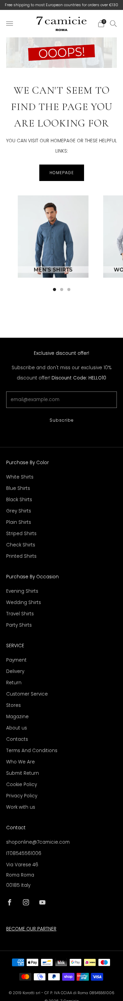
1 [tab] (54, 289)
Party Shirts (19, 625)
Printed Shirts (21, 556)
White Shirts (19, 477)
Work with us (20, 807)
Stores (13, 705)
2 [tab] (61, 289)
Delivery (15, 671)
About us (16, 728)
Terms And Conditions (31, 750)
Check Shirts (20, 545)
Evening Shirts (22, 591)
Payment (16, 660)
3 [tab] (68, 289)
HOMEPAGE (62, 173)
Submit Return (22, 773)
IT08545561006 (23, 853)
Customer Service (27, 694)
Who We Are (20, 762)
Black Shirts (19, 499)
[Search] (113, 23)
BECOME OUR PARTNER (31, 929)
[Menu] (9, 23)
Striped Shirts (21, 533)
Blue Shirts (18, 488)
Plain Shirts (18, 522)
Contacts (17, 739)
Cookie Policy (21, 784)
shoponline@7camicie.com (38, 842)
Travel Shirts (20, 614)
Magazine (17, 716)
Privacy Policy (21, 796)
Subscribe (62, 420)
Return (14, 682)
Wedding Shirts (23, 602)
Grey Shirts (18, 511)
